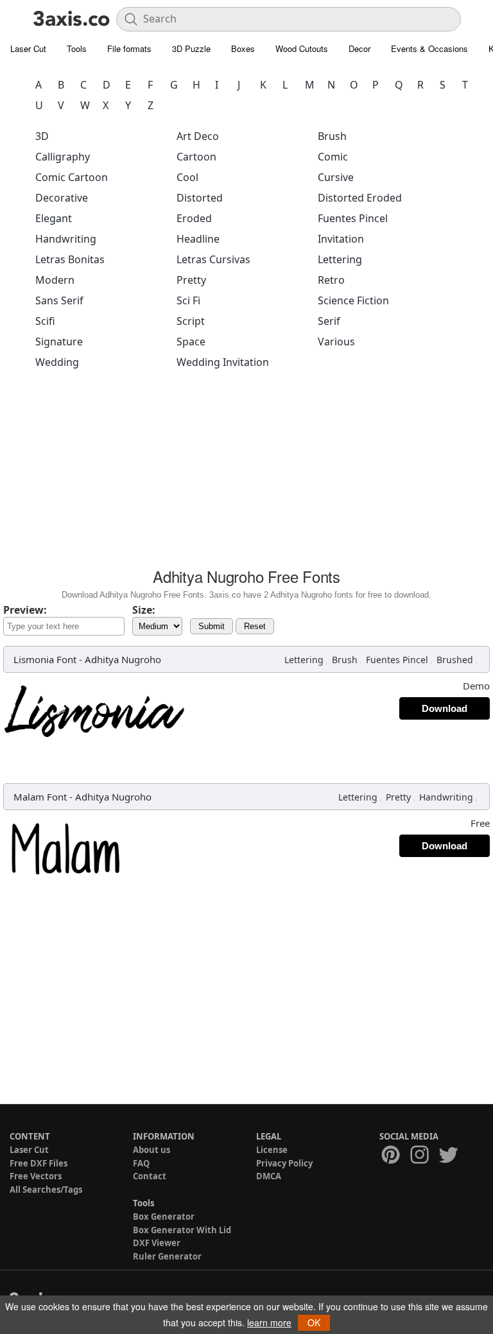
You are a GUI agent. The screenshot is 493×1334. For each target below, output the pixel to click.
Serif (329, 321)
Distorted (200, 198)
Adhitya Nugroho (123, 659)
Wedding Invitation (223, 362)
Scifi (45, 321)
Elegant (53, 218)
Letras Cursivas (213, 259)
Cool (187, 177)
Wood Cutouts (301, 48)
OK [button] (313, 1322)
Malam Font (40, 796)
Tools (77, 48)
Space (191, 341)
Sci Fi (188, 300)
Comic (333, 157)
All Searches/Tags (46, 1189)
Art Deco (198, 136)
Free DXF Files (38, 1163)
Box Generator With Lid (182, 1230)
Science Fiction (353, 300)
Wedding (57, 362)
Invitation (341, 239)
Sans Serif (59, 300)
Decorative (61, 198)
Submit (211, 626)
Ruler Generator (167, 1256)
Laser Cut (28, 48)
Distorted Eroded (360, 198)
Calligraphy (62, 157)
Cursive (336, 177)
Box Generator (164, 1216)
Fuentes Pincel (353, 218)
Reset (255, 626)
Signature (59, 341)
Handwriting (65, 239)
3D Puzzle (191, 48)
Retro (331, 280)
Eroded (194, 218)
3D (42, 136)
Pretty (191, 280)
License (272, 1150)
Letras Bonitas (70, 259)
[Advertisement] (246, 472)
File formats (129, 48)
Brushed (455, 660)
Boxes (243, 48)
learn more (269, 1322)
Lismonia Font (44, 659)
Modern (54, 280)
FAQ (141, 1163)
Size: (143, 610)
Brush (332, 136)
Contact (149, 1176)
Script (191, 321)
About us (151, 1150)
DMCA (268, 1176)
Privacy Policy (284, 1163)
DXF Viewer (156, 1243)
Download (444, 708)
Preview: (25, 610)
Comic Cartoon (71, 177)
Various (336, 341)
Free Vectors (36, 1176)
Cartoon (196, 157)
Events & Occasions (429, 48)
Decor (359, 48)
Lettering (340, 259)
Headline (198, 239)
